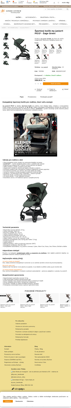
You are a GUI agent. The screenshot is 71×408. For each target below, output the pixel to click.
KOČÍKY (18, 17)
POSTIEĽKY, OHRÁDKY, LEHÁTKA (44, 20)
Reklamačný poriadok (22, 329)
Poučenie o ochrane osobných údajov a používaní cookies (33, 331)
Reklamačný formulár (22, 337)
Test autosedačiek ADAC (42, 357)
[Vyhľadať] (45, 9)
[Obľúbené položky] (58, 3)
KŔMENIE (62, 20)
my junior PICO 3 (24, 27)
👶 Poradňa (35, 2)
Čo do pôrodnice (40, 351)
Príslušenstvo (32, 97)
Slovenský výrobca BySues (12, 365)
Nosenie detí (38, 354)
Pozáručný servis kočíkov (12, 354)
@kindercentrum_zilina (18, 377)
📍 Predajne (29, 2)
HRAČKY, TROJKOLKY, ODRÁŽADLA (16, 20)
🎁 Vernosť (15, 2)
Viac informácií (23, 398)
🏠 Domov (3, 2)
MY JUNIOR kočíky (13, 27)
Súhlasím (8, 401)
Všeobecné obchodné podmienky (25, 326)
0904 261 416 (29, 385)
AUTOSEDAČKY (31, 17)
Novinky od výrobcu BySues (43, 359)
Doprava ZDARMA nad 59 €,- (13, 359)
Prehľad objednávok (21, 339)
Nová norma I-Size (40, 362)
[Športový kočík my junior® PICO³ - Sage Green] (21, 49)
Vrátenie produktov (21, 323)
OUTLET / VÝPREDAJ (60, 24)
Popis (22, 97)
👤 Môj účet (8, 2)
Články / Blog (39, 349)
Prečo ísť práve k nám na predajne (14, 357)
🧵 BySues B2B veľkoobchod (43, 2)
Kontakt (6, 349)
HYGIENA (7, 24)
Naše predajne (8, 351)
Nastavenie (19, 401)
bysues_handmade (17, 382)
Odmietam (30, 401)
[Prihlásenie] (54, 3)
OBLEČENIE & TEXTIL (47, 17)
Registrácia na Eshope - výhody (14, 362)
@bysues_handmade (17, 374)
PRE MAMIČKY (44, 24)
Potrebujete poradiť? (46, 97)
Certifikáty (38, 365)
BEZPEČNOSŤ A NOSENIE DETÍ (24, 24)
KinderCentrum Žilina (17, 385)
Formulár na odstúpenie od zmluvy (25, 334)
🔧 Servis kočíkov (21, 2)
